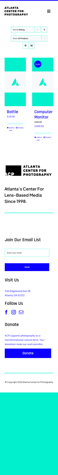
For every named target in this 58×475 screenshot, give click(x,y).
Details (21, 128)
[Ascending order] (44, 30)
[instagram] (13, 312)
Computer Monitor (43, 114)
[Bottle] (15, 82)
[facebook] (6, 312)
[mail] (21, 312)
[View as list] (31, 46)
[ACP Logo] (16, 8)
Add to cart (11, 129)
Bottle (12, 112)
